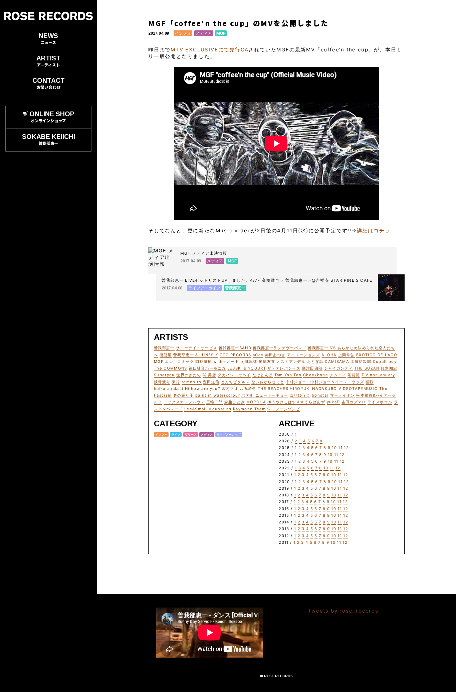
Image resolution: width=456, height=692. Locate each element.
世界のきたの (188, 375)
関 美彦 (209, 375)
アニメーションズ (303, 355)
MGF (220, 33)
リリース (191, 434)
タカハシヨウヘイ (234, 375)
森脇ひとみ (234, 402)
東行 (176, 382)
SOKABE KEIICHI (48, 139)
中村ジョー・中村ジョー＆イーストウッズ (325, 382)
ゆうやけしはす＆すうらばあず (296, 402)
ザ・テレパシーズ (283, 368)
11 (340, 447)
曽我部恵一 (164, 347)
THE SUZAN (366, 368)
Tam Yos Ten (288, 375)
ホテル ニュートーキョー (264, 395)
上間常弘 (346, 355)
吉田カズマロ (353, 402)
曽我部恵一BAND (235, 347)
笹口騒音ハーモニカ (207, 368)
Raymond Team (249, 409)
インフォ (183, 33)
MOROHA (256, 402)
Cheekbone (315, 375)
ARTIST (48, 60)
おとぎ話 (315, 361)
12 (346, 447)
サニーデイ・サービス (196, 347)
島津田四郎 (312, 368)
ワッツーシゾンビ (283, 409)
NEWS (48, 38)
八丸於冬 (248, 388)
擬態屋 (166, 355)
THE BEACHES (273, 388)
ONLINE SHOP (51, 116)
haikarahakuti (169, 388)
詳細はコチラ (374, 230)
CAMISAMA (337, 361)
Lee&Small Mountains (208, 409)
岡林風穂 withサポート (217, 361)
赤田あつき (275, 355)
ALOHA (329, 355)
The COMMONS (170, 368)
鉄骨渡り (162, 382)
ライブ (175, 434)
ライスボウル (380, 402)
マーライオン (342, 395)
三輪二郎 (214, 402)
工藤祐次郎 (361, 361)
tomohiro (192, 382)
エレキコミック (179, 361)
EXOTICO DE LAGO (376, 355)
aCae (258, 355)
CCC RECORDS (235, 355)
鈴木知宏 (389, 368)
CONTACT (48, 83)
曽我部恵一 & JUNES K (195, 355)
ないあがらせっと (267, 382)
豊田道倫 (211, 382)
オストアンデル (291, 361)
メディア (204, 33)
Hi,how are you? (202, 388)
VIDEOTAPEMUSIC (358, 388)
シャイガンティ (338, 368)
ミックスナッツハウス (184, 402)
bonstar (320, 395)
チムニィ (337, 375)
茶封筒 (354, 375)
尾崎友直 (267, 361)
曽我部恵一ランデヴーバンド (279, 347)
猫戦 (370, 382)
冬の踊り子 (183, 395)
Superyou (164, 375)
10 (334, 447)
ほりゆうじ (300, 395)
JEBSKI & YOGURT (246, 368)
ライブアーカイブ (229, 434)
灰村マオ (230, 388)
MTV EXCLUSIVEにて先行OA (209, 49)
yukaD (333, 402)
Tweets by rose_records (343, 611)
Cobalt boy (385, 361)
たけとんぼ (262, 375)
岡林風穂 (249, 361)
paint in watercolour (217, 395)
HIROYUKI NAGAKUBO (313, 388)
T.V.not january (378, 375)
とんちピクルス (235, 382)
